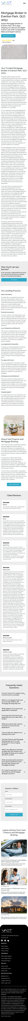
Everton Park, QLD (6, 980)
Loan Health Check (6, 958)
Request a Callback (8, 35)
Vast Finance (4, 946)
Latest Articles (5, 948)
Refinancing (4, 970)
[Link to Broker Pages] (8, 941)
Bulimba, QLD (4, 976)
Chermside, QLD (5, 978)
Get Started (14, 279)
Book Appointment (14, 484)
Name (6, 791)
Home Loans (4, 966)
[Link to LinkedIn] (5, 941)
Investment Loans (6, 968)
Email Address (8, 806)
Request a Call (14, 814)
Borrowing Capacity (6, 956)
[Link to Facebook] (2, 941)
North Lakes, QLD (6, 983)
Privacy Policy (4, 950)
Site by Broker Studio (6, 1016)
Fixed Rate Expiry (5, 960)
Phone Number (8, 798)
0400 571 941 (4, 937)
